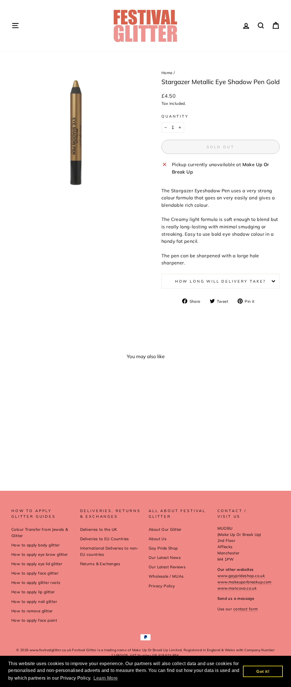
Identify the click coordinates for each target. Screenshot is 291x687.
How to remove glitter (32, 610)
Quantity (175, 116)
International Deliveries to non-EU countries (109, 551)
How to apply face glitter (35, 573)
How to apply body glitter (35, 544)
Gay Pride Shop (163, 548)
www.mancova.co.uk (237, 588)
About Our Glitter (165, 529)
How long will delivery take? (220, 281)
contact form (245, 608)
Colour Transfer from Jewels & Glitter (39, 532)
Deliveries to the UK (98, 529)
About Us (158, 538)
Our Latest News (165, 557)
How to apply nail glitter (34, 601)
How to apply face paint (34, 620)
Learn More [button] (105, 678)
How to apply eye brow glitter (39, 554)
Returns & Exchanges (100, 563)
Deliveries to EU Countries (104, 538)
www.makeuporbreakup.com (244, 581)
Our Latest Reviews (167, 566)
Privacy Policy (162, 585)
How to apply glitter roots (35, 582)
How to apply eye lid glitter (36, 563)
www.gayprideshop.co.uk (241, 575)
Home (166, 72)
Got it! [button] (262, 671)
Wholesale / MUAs (166, 576)
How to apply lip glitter (33, 591)
